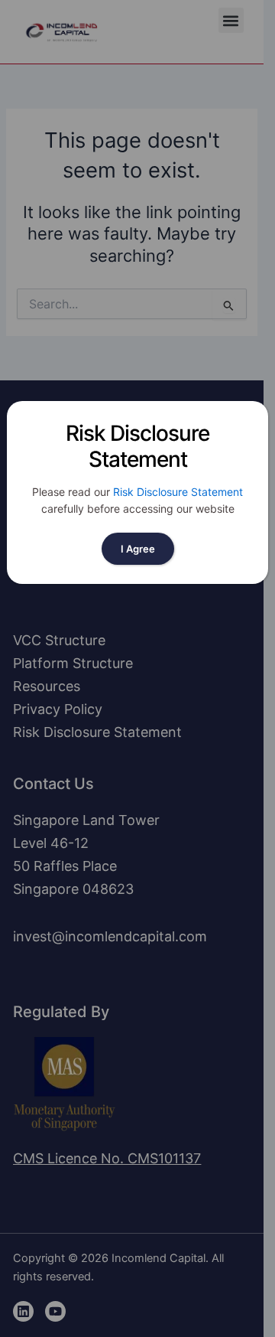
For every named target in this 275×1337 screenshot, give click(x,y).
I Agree (138, 549)
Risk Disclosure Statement (178, 491)
